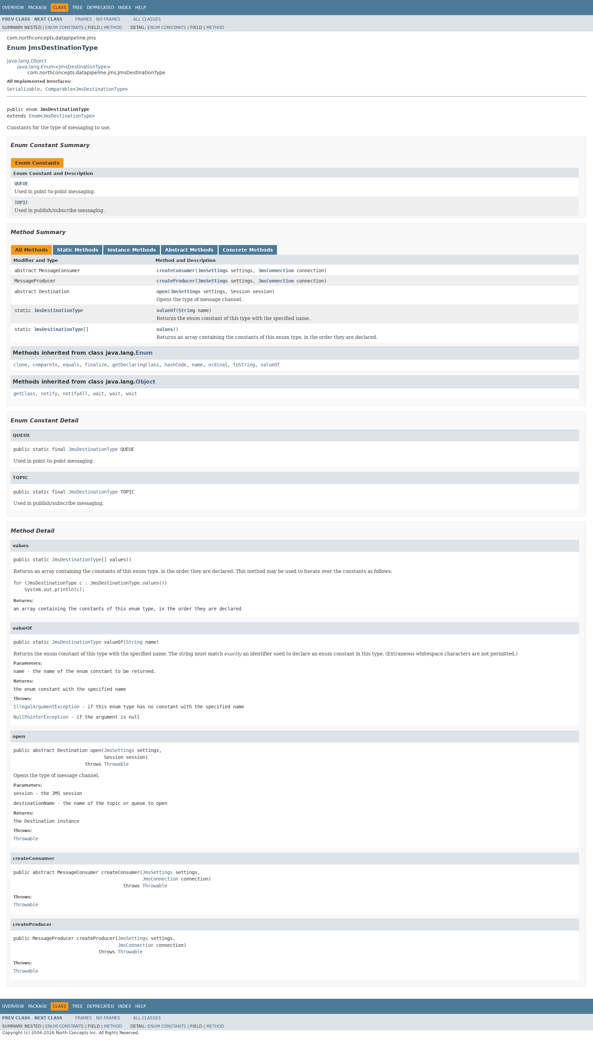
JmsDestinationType (83, 66)
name (197, 364)
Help (140, 7)
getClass (24, 393)
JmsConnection (276, 270)
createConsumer (175, 270)
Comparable (59, 89)
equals (71, 364)
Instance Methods (131, 250)
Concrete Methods (248, 250)
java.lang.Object (26, 61)
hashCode (175, 364)
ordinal (218, 364)
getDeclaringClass (135, 364)
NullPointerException (40, 717)
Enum (34, 116)
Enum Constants (64, 27)
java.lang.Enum (36, 66)
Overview (13, 7)
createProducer (175, 281)
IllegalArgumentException (46, 706)
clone (20, 364)
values (164, 329)
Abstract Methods (189, 250)
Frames (83, 19)
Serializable (23, 89)
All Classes (147, 19)
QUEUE (21, 183)
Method (113, 27)
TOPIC (21, 202)
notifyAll (75, 393)
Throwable (116, 764)
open (161, 291)
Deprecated (100, 7)
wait (98, 393)
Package (37, 7)
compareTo (45, 364)
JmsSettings (213, 270)
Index (124, 7)
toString (244, 364)
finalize (96, 364)
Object (145, 381)
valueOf (166, 310)
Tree (77, 7)
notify (49, 393)
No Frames (108, 19)
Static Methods (77, 250)
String (186, 310)
